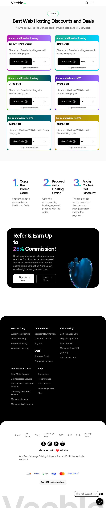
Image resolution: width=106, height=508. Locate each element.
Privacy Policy (88, 435)
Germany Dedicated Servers (20, 393)
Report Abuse (44, 379)
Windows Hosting (19, 348)
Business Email (42, 356)
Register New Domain (45, 334)
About (18, 435)
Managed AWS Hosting (22, 404)
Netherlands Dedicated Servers (22, 385)
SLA (78, 435)
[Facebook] (43, 444)
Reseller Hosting (19, 343)
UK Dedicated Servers (21, 379)
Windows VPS (67, 343)
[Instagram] (49, 444)
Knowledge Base (46, 388)
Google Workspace (44, 361)
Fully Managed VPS (69, 338)
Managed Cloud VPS (70, 348)
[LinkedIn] (62, 444)
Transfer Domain (43, 338)
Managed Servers (19, 399)
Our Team (27, 435)
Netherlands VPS (68, 357)
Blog (40, 393)
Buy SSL (39, 343)
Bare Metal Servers (20, 374)
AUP (70, 435)
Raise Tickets (44, 383)
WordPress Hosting (20, 334)
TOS (61, 435)
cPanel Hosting (18, 338)
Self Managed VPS (69, 334)
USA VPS (64, 353)
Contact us (43, 374)
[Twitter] (56, 444)
